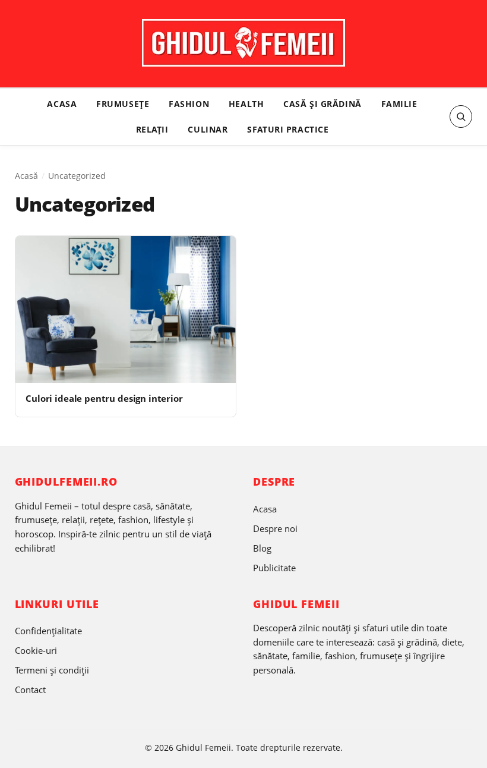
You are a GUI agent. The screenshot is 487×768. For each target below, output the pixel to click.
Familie (399, 103)
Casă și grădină (322, 103)
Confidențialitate (48, 631)
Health (246, 103)
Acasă (26, 175)
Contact (30, 689)
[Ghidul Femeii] (243, 43)
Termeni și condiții (52, 670)
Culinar (207, 129)
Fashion (189, 103)
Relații (152, 129)
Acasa (62, 103)
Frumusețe (122, 103)
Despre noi (275, 528)
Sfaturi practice (287, 129)
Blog (262, 548)
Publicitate (274, 568)
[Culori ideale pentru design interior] (125, 309)
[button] (461, 116)
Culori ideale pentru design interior (104, 398)
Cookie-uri (36, 650)
